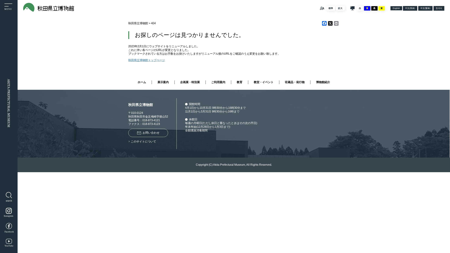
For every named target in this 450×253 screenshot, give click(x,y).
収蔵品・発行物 (295, 82)
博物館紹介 (323, 82)
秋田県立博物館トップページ (146, 60)
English (396, 8)
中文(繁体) (425, 8)
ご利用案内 (218, 82)
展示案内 (163, 82)
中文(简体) (410, 8)
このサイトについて (143, 141)
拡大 (340, 8)
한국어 (439, 8)
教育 (239, 82)
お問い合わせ (151, 132)
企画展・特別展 (190, 82)
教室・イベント (264, 82)
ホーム (142, 82)
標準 (331, 8)
